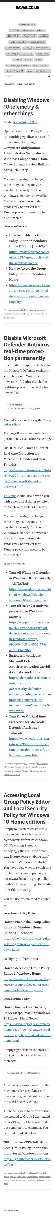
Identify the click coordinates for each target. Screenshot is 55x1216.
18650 (17, 59)
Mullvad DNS (13, 36)
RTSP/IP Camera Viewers (18, 65)
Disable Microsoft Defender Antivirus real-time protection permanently (26, 347)
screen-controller (38, 42)
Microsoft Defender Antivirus (34, 767)
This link (10, 496)
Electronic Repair (42, 48)
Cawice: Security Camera (38, 71)
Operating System (17, 1180)
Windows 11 (38, 771)
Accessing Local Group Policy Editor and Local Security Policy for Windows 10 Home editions (27, 808)
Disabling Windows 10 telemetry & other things (26, 107)
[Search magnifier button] (49, 76)
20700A (28, 59)
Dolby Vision (42, 54)
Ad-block (44, 36)
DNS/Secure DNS (18, 42)
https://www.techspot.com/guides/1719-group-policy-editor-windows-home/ (29, 257)
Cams (38, 59)
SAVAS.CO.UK (27, 8)
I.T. (25, 763)
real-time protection (12, 771)
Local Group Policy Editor (27, 1176)
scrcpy (27, 48)
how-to (30, 313)
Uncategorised (30, 310)
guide (23, 313)
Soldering (12, 54)
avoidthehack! (26, 54)
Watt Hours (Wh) (28, 24)
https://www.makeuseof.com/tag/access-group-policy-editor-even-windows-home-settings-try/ (27, 984)
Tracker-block (29, 36)
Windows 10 (39, 313)
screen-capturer (13, 48)
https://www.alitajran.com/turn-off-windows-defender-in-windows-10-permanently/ (30, 594)
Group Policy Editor (25, 122)
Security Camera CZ (15, 71)
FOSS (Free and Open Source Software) (27, 30)
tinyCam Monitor (41, 65)
